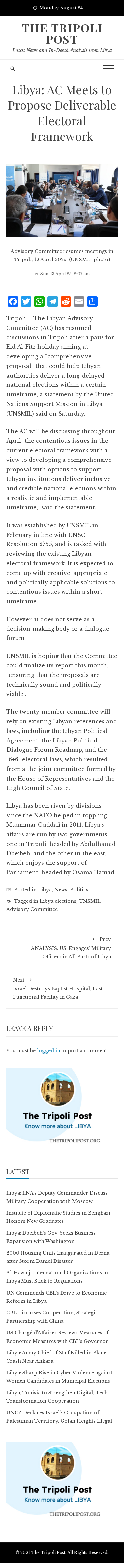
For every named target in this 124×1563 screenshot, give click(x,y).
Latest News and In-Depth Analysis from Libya (62, 50)
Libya (45, 890)
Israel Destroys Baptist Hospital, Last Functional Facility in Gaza (58, 988)
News (60, 890)
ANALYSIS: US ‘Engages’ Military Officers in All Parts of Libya (71, 947)
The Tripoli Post (62, 33)
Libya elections (58, 901)
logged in (48, 1051)
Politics (79, 890)
